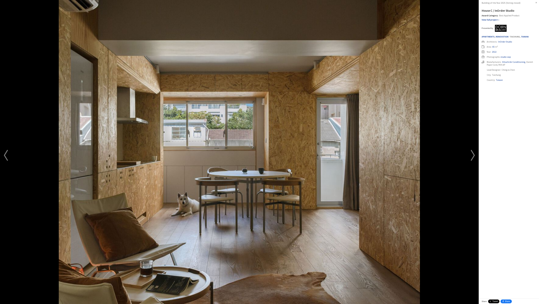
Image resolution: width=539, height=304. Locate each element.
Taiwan (525, 36)
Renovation (502, 36)
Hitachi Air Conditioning (513, 62)
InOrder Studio (505, 41)
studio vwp (506, 56)
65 (493, 46)
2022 (494, 51)
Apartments (488, 36)
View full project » (490, 19)
